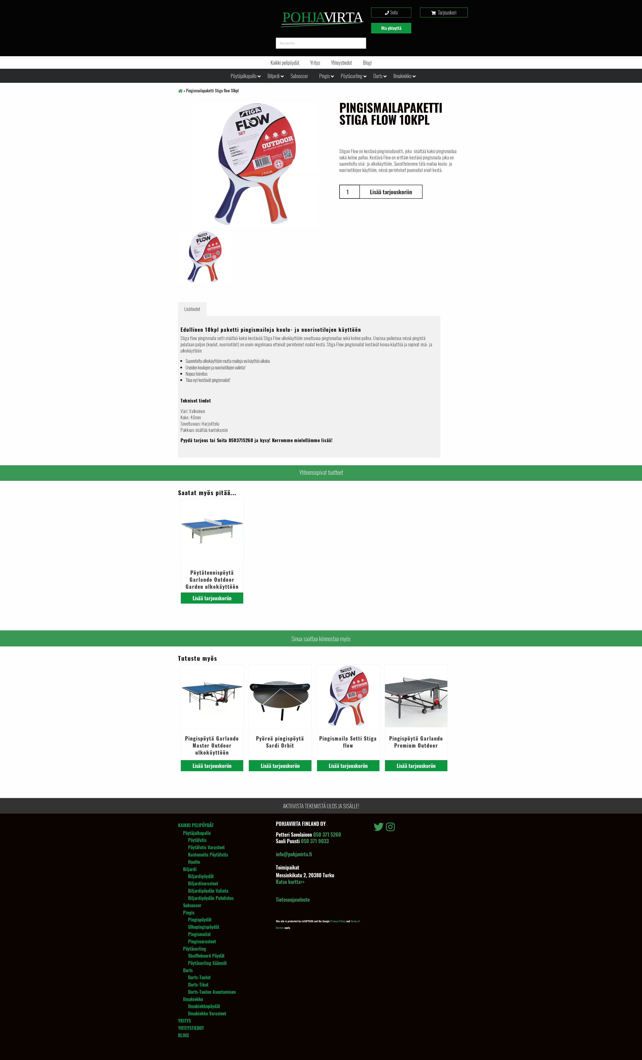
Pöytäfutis (197, 840)
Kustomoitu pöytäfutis (208, 854)
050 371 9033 (315, 841)
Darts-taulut (199, 977)
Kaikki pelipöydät (285, 62)
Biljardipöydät (201, 876)
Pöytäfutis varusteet (206, 847)
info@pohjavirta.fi (294, 854)
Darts (377, 76)
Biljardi (274, 76)
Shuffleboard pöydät (206, 955)
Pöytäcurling (351, 76)
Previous (171, 160)
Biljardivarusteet (203, 883)
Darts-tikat (198, 984)
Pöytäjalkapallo (244, 76)
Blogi (367, 62)
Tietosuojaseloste (293, 899)
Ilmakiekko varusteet (207, 1013)
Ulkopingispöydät (203, 926)
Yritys (315, 62)
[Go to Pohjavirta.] (180, 91)
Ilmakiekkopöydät (204, 1006)
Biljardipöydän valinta (208, 890)
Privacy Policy (338, 921)
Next (339, 256)
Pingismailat (199, 934)
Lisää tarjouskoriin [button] (212, 598)
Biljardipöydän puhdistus (210, 898)
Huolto (194, 861)
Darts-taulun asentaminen (212, 991)
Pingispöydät (199, 919)
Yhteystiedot (341, 62)
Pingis (324, 76)
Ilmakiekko (402, 76)
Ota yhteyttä (391, 28)
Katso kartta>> (290, 881)
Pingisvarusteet (202, 941)
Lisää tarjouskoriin (391, 192)
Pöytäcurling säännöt (207, 963)
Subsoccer (299, 76)
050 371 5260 (327, 834)
